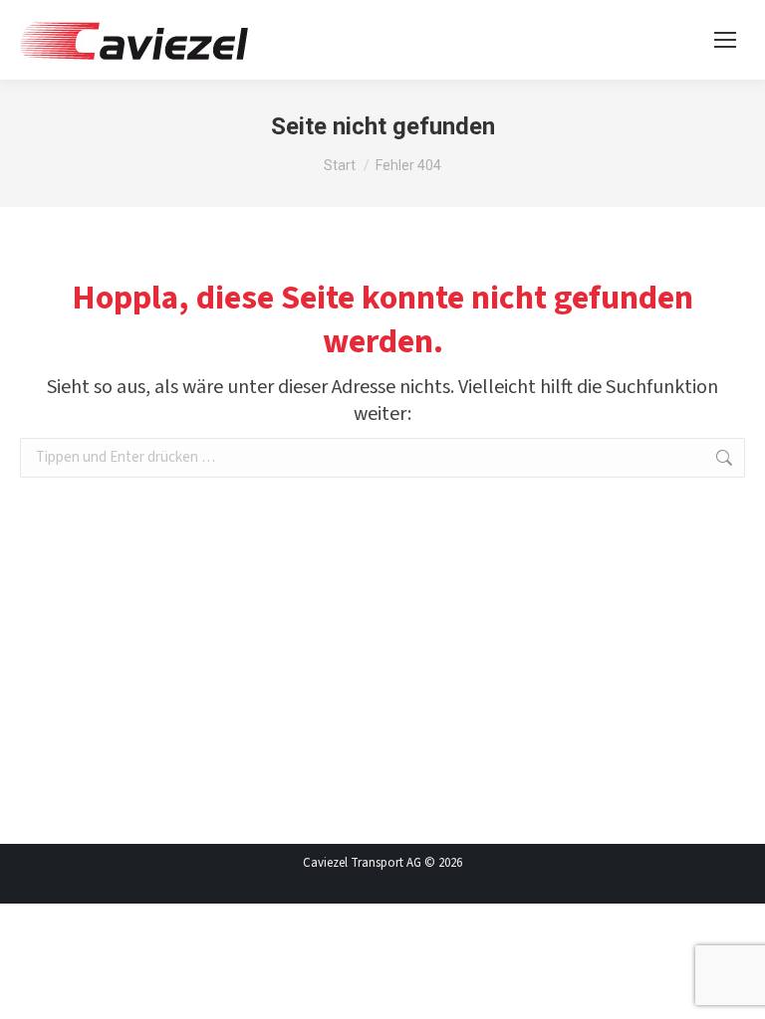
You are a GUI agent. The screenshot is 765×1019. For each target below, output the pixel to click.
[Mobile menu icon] (725, 40)
